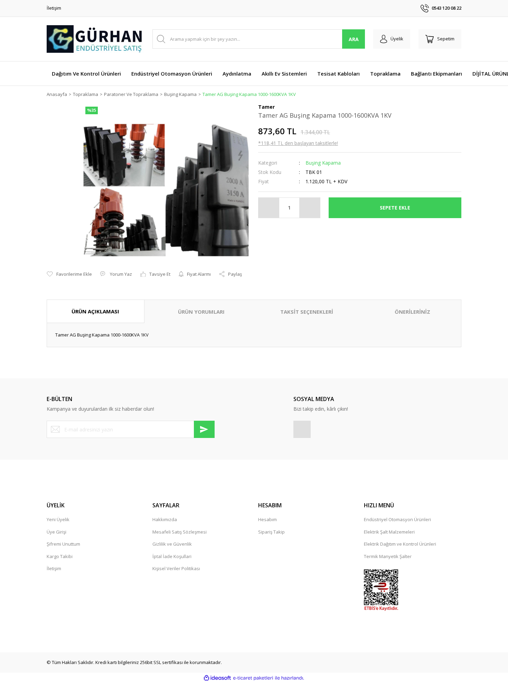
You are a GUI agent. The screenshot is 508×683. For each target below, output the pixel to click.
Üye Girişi (56, 532)
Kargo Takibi (60, 556)
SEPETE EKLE (395, 207)
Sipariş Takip (271, 532)
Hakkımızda (164, 519)
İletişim (54, 8)
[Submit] (204, 429)
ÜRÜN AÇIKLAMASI (95, 311)
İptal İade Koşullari (171, 556)
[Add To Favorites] (69, 274)
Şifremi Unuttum (63, 544)
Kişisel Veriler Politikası (176, 568)
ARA (354, 39)
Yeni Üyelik (58, 519)
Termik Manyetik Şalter (388, 556)
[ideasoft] (217, 678)
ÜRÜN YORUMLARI (201, 311)
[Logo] (95, 39)
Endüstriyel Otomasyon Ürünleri (397, 519)
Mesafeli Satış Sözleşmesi (179, 532)
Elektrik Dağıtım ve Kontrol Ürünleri (400, 544)
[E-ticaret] (253, 678)
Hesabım (267, 519)
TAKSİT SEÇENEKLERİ (306, 311)
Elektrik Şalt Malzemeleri (389, 532)
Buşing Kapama (323, 162)
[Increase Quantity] (309, 208)
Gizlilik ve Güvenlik (172, 544)
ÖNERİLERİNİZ (412, 311)
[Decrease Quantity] (268, 208)
